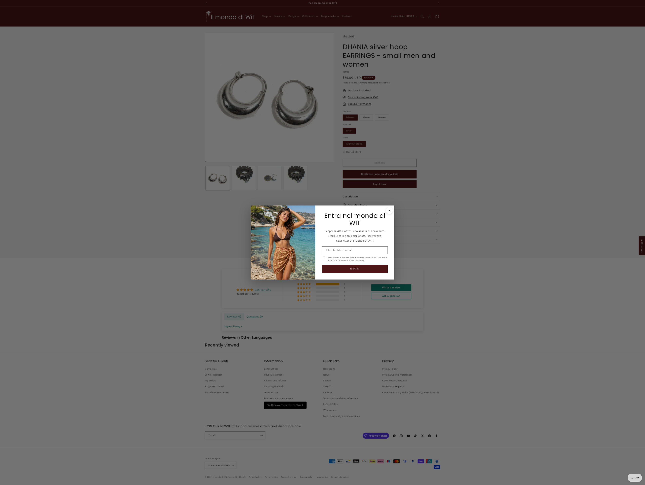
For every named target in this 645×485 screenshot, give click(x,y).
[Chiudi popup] (389, 210)
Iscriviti (354, 268)
